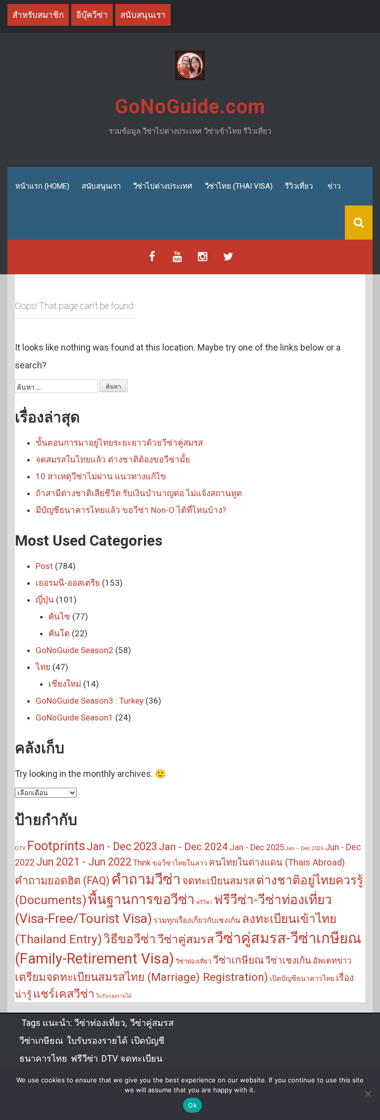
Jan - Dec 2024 (193, 847)
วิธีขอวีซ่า (129, 939)
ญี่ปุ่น (45, 600)
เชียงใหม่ (64, 684)
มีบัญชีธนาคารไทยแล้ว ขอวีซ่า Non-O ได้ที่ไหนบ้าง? (131, 510)
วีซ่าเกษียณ (238, 960)
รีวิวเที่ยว (299, 186)
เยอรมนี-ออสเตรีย (68, 583)
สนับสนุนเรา (101, 186)
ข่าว (334, 186)
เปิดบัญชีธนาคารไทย (302, 978)
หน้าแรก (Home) (42, 186)
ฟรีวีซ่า (204, 902)
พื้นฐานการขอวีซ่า (141, 900)
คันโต (59, 633)
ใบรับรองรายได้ (114, 996)
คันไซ (59, 616)
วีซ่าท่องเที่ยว (193, 961)
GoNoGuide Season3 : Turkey (89, 701)
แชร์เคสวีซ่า (64, 994)
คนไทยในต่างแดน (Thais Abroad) (277, 862)
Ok (192, 1105)
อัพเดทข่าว (332, 961)
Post (44, 566)
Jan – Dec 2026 (304, 848)
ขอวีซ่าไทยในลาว (179, 863)
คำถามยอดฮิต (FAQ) (62, 880)
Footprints (56, 845)
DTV (20, 848)
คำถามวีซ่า (146, 879)
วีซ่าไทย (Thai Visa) (239, 186)
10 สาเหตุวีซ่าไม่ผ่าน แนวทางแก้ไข (101, 476)
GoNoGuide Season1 (74, 717)
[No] (368, 1094)
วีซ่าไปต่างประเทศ (162, 186)
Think (142, 863)
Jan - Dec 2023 (122, 846)
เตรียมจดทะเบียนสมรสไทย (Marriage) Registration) (141, 977)
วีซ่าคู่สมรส (185, 939)
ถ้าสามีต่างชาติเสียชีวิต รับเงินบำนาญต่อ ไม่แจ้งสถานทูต (139, 493)
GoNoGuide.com (190, 106)
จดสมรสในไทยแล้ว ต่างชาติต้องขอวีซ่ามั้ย (113, 459)
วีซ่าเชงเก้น (288, 960)
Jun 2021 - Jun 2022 (84, 862)
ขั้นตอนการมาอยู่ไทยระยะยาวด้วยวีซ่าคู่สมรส (119, 443)
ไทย (43, 667)
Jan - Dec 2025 (257, 847)
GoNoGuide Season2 (74, 650)
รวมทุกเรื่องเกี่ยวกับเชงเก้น (196, 920)
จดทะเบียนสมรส (218, 881)
